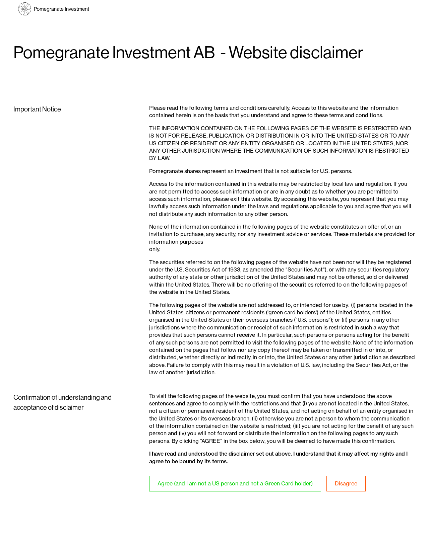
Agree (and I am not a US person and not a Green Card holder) (235, 483)
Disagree (346, 483)
